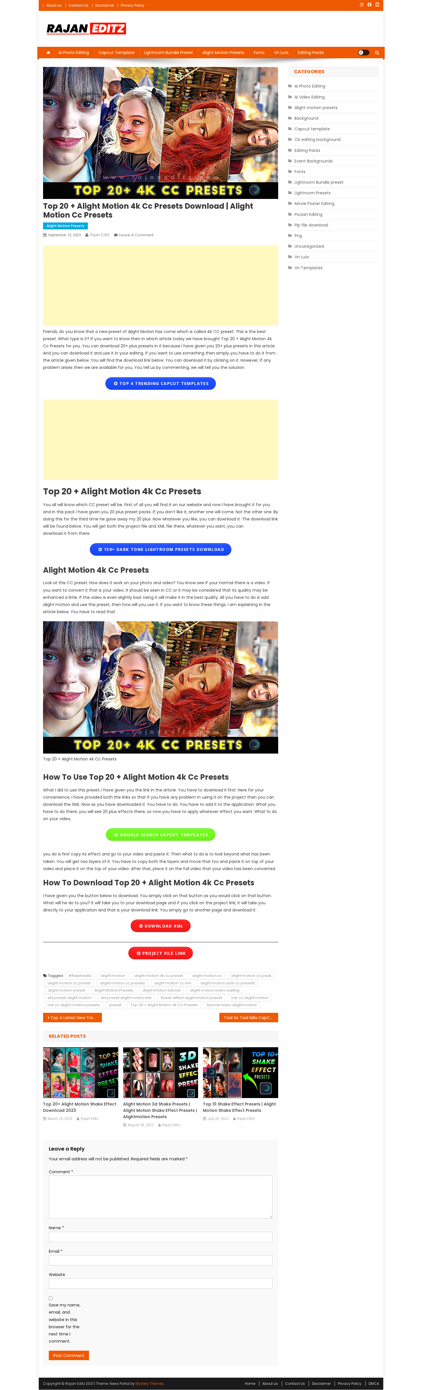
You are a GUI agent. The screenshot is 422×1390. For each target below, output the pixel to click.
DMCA (374, 1383)
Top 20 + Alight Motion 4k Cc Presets (164, 1005)
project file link (163, 953)
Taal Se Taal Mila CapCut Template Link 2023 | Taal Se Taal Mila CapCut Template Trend (251, 1018)
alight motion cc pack (251, 975)
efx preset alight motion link (126, 997)
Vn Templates (309, 268)
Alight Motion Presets (113, 990)
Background (306, 118)
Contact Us (78, 5)
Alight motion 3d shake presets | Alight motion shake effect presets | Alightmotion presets (160, 1110)
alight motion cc (207, 975)
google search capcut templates (163, 834)
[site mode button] (363, 52)
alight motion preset (66, 990)
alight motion (113, 975)
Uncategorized (309, 246)
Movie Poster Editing (314, 203)
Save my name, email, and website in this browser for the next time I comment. (64, 1323)
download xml (163, 926)
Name (56, 1228)
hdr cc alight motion (249, 997)
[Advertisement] (160, 285)
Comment (61, 1172)
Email (56, 1251)
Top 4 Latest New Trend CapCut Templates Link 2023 (76, 1018)
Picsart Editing (308, 214)
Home (250, 1383)
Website (57, 1274)
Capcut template (116, 52)
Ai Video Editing (310, 97)
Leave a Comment (136, 235)
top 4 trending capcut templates (163, 383)
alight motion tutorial (161, 990)
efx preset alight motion (70, 997)
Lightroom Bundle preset (168, 52)
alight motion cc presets (122, 983)
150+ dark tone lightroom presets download (163, 549)
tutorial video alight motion (232, 1005)
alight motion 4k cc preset (158, 975)
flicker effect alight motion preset (191, 997)
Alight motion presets (223, 52)
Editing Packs (311, 52)
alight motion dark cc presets (227, 983)
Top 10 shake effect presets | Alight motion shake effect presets (239, 1107)
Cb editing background (317, 139)
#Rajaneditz (80, 975)
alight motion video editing (214, 990)
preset (115, 1005)
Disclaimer (104, 5)
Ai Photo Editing (73, 52)
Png (298, 236)
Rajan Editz (100, 235)
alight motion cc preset (69, 983)
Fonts (259, 52)
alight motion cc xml (172, 983)
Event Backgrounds (314, 161)
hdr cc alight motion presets (74, 1005)
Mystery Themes (149, 1383)
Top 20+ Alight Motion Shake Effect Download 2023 (79, 1107)
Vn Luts (281, 52)
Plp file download (311, 225)
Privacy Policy (132, 5)
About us (54, 5)
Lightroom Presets (313, 193)
